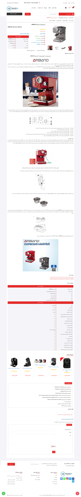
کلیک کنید (38, 40)
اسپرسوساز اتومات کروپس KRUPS (26, 368)
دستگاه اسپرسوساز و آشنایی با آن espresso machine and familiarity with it (56, 397)
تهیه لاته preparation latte (65, 391)
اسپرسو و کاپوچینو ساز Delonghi (65, 366)
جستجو (27, 14)
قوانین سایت (37, 479)
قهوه (72, 278)
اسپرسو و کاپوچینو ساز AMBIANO (52, 364)
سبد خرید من (54, 481)
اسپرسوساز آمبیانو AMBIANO (52, 17)
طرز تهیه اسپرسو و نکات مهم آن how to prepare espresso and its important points (55, 395)
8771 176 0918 (27, 3)
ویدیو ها (55, 479)
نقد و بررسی (71, 20)
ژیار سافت (8, 495)
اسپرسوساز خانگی (54, 278)
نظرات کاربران (58, 20)
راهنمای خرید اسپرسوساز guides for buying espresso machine (59, 399)
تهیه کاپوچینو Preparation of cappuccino (63, 389)
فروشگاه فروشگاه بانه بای (47, 495)
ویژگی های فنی (65, 20)
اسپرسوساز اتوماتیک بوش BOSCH (13, 369)
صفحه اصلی (54, 7)
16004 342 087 (34, 3)
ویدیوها (45, 7)
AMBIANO (39, 44)
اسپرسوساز (62, 278)
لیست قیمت (40, 7)
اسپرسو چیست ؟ (67, 401)
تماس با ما (65, 2)
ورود (69, 2)
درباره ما (38, 477)
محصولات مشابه (52, 20)
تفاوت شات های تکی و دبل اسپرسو (64, 403)
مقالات (49, 7)
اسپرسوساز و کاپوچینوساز (63, 17)
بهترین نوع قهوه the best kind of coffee (63, 393)
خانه (56, 475)
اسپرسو (67, 278)
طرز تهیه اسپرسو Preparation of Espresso (63, 387)
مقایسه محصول (40, 50)
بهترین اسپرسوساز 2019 (66, 405)
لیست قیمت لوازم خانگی (35, 475)
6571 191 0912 (13, 14)
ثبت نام (73, 2)
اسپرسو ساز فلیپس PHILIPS (39, 368)
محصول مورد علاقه (30, 50)
